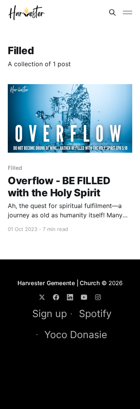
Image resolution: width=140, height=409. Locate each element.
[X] (42, 297)
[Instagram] (98, 297)
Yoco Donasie (75, 334)
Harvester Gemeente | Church (59, 283)
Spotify (95, 313)
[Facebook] (56, 297)
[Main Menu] (127, 12)
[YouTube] (84, 297)
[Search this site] (112, 12)
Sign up (49, 313)
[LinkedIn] (70, 297)
